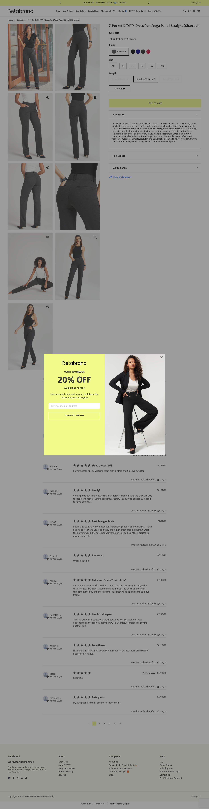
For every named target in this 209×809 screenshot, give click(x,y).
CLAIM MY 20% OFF (74, 415)
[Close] (161, 357)
